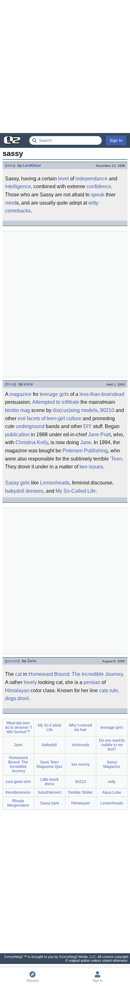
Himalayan (17, 690)
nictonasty (80, 745)
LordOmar (32, 165)
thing (10, 384)
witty (93, 203)
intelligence (18, 186)
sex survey (80, 764)
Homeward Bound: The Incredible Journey (75, 674)
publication (17, 434)
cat (18, 674)
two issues (91, 466)
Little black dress (49, 781)
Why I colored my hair (80, 727)
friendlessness (18, 792)
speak (97, 194)
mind (10, 203)
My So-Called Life (76, 491)
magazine (20, 394)
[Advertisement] (65, 66)
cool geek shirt (18, 782)
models (89, 410)
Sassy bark (49, 803)
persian (92, 682)
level (63, 178)
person (12, 661)
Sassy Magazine (111, 764)
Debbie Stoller (80, 792)
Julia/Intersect (49, 792)
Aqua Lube (111, 792)
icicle (28, 384)
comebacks (18, 210)
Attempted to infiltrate (55, 402)
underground (30, 426)
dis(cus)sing (66, 410)
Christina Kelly (31, 442)
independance (91, 178)
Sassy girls (17, 482)
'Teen (116, 458)
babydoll (49, 745)
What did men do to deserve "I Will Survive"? (18, 727)
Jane (85, 442)
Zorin (31, 661)
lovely (30, 682)
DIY (87, 426)
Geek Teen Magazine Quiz (49, 764)
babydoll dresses (24, 491)
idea (10, 165)
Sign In (115, 140)
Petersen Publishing (85, 450)
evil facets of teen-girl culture (49, 418)
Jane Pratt (99, 434)
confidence (98, 186)
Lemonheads (54, 482)
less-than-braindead (102, 394)
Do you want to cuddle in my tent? (112, 744)
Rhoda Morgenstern (18, 803)
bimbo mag (17, 410)
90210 (107, 410)
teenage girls (54, 394)
